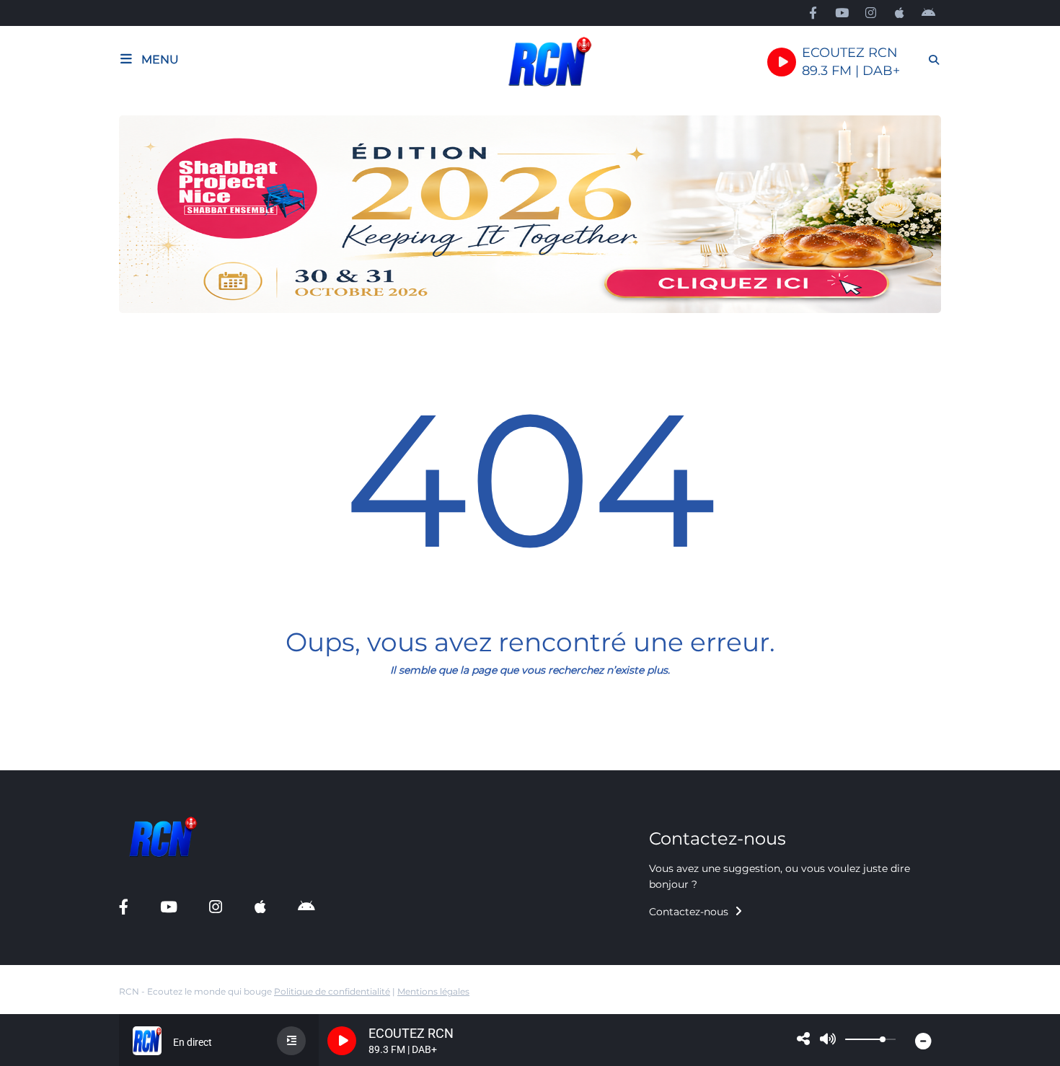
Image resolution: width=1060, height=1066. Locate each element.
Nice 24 (37, 761)
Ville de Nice (49, 730)
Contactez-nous (690, 911)
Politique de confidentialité (332, 991)
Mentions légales (433, 991)
